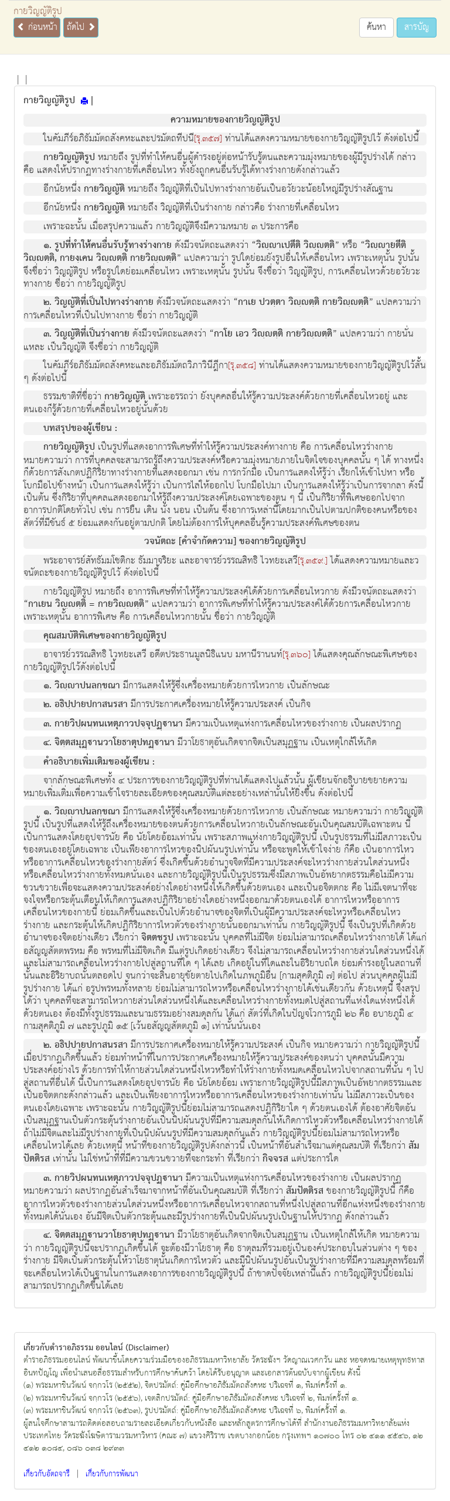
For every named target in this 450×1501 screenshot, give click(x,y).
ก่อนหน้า (41, 27)
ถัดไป (77, 27)
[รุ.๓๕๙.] (313, 561)
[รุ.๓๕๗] (208, 139)
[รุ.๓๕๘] (242, 366)
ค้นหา (376, 27)
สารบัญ (416, 27)
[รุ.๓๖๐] (296, 655)
